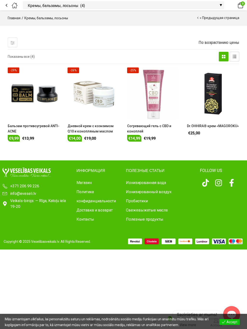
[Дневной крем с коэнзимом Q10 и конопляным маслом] (94, 93)
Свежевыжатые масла (147, 210)
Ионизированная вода (146, 182)
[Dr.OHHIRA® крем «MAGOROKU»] (213, 93)
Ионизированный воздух (149, 192)
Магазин (84, 182)
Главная (14, 18)
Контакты (85, 219)
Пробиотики (137, 201)
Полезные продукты (144, 219)
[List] (234, 56)
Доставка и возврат (94, 210)
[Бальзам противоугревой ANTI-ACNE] (34, 93)
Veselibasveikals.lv (45, 241)
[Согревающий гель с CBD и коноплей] (153, 93)
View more (188, 325)
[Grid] (223, 56)
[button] (233, 5)
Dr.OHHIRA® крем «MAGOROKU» (213, 126)
